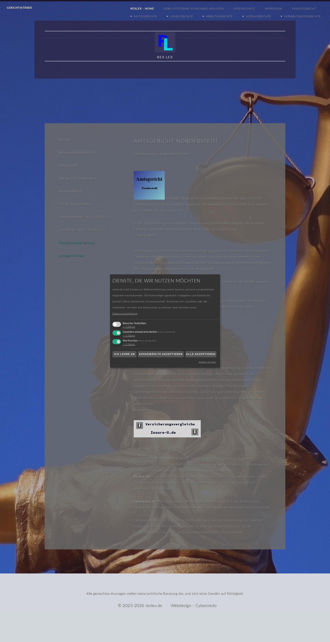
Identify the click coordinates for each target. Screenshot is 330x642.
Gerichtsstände (19, 8)
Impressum (274, 8)
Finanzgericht (304, 8)
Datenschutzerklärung (124, 313)
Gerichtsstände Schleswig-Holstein (194, 8)
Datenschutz (244, 8)
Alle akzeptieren (200, 354)
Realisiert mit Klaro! (207, 362)
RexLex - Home (142, 8)
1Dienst (129, 327)
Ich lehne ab (124, 354)
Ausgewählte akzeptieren (161, 354)
